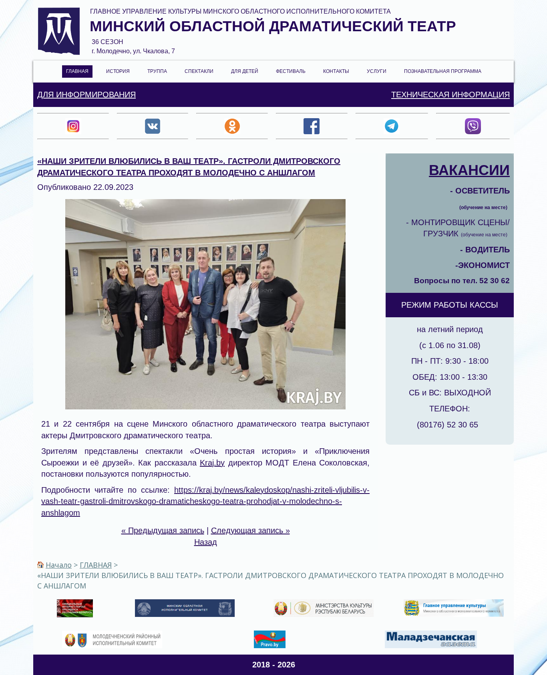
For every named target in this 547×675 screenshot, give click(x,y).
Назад (205, 542)
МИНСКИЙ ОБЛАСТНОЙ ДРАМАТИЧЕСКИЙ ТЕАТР (273, 26)
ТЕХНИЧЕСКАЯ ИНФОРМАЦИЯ (450, 94)
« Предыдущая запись (162, 530)
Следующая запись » (250, 530)
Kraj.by (212, 462)
